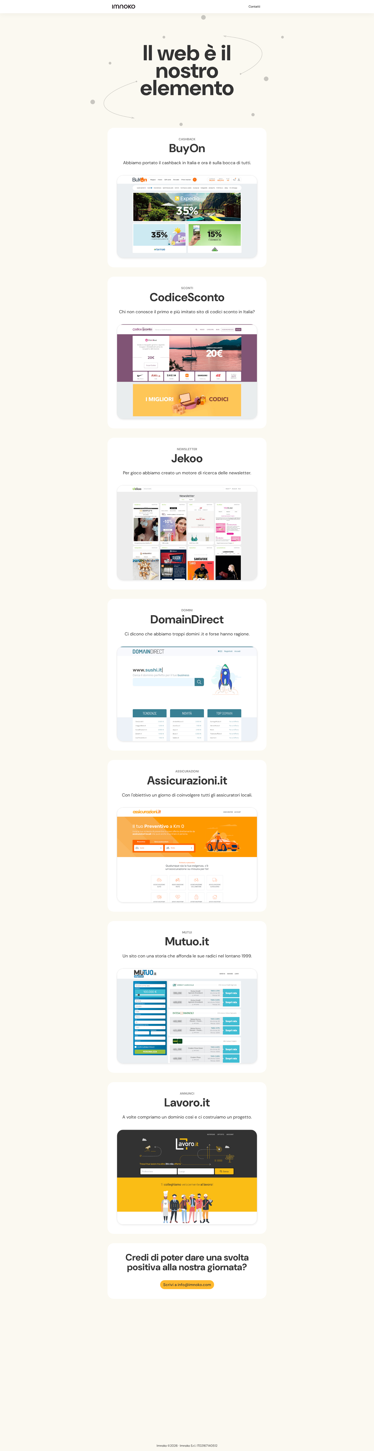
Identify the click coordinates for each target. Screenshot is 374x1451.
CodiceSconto (187, 297)
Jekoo (187, 458)
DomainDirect (187, 619)
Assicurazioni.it (187, 780)
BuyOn (187, 148)
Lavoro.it (187, 1102)
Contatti (254, 6)
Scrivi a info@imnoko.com (187, 1284)
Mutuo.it (187, 941)
